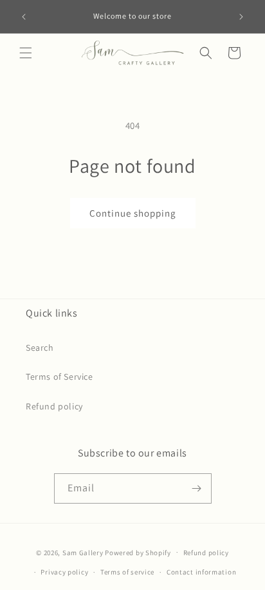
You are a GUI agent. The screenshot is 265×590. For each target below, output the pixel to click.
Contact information (201, 571)
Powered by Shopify (138, 551)
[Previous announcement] (24, 17)
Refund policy (54, 406)
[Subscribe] (197, 488)
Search (40, 347)
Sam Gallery (83, 551)
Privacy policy (64, 571)
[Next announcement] (241, 17)
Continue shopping (132, 213)
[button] (26, 53)
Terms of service (127, 571)
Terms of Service (59, 376)
